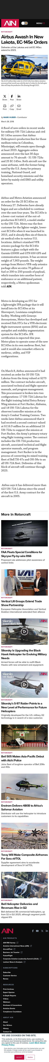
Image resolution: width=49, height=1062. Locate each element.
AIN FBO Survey (9, 943)
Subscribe (7, 972)
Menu (39, 23)
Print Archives (8, 989)
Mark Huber (9, 117)
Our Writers (7, 1025)
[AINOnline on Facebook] (33, 931)
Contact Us (7, 1032)
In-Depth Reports (9, 996)
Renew (5, 979)
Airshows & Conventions (12, 1005)
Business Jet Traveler (11, 952)
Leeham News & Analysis (12, 962)
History (6, 1028)
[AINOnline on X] (42, 931)
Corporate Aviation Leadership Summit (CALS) (21, 959)
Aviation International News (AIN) (16, 946)
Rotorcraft (6, 32)
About (5, 1022)
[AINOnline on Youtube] (37, 931)
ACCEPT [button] (19, 1057)
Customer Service (10, 976)
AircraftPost (7, 949)
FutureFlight (7, 956)
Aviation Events (9, 1008)
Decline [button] (30, 1057)
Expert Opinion (9, 992)
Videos (5, 999)
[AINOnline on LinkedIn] (47, 931)
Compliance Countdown (12, 1012)
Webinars (6, 1002)
